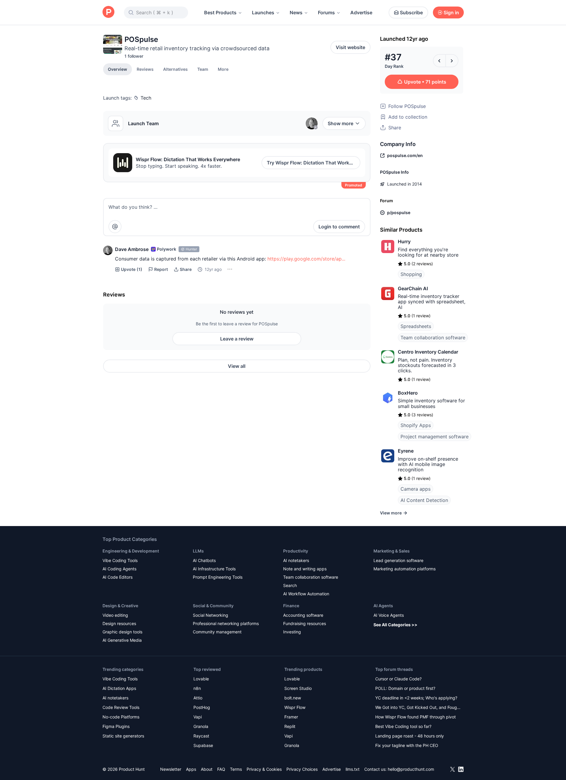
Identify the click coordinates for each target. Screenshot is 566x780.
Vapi (197, 716)
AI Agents (383, 605)
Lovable (201, 678)
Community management (217, 631)
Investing (292, 631)
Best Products (220, 12)
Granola (200, 726)
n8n (197, 688)
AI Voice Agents (388, 615)
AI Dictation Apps (119, 688)
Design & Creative (120, 605)
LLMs (198, 550)
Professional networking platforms (226, 623)
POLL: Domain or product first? (405, 688)
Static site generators (123, 735)
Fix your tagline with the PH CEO (406, 745)
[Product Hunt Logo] (108, 12)
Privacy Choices (302, 769)
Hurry (404, 241)
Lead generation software (398, 560)
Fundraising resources (304, 623)
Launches (263, 12)
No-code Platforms (121, 716)
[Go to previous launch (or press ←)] (439, 61)
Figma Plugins (116, 726)
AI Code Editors (118, 577)
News (296, 12)
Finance (291, 605)
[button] (223, 69)
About (206, 769)
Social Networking (210, 615)
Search (290, 585)
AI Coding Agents (119, 568)
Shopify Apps (416, 425)
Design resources (119, 623)
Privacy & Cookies (264, 769)
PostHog (201, 707)
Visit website (350, 47)
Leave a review (236, 339)
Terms (236, 769)
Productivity (295, 550)
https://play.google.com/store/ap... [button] (306, 259)
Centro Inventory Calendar (428, 352)
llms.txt (353, 769)
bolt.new (292, 697)
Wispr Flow (294, 707)
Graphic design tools (122, 631)
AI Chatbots (204, 560)
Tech (146, 98)
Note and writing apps (305, 568)
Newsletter (170, 769)
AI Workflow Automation (306, 593)
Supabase (203, 745)
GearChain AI (413, 288)
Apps (191, 769)
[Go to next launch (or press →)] (452, 61)
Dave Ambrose (132, 249)
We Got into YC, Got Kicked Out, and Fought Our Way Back (418, 708)
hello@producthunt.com (411, 769)
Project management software (435, 437)
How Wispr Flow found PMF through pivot (415, 716)
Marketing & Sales (391, 550)
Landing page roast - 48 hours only (409, 735)
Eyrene (406, 451)
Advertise (361, 12)
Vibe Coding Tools (120, 560)
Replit (289, 726)
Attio (197, 697)
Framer (291, 716)
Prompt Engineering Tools (217, 577)
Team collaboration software (433, 337)
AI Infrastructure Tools (214, 568)
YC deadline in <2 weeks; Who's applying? (416, 697)
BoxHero (408, 393)
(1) (131, 269)
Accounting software (303, 615)
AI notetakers (296, 560)
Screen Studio (298, 688)
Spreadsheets (416, 326)
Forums (326, 12)
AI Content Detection (424, 500)
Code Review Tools (121, 707)
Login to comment (339, 227)
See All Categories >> (395, 624)
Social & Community (213, 605)
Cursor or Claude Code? (398, 678)
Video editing (115, 615)
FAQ (221, 769)
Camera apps (416, 489)
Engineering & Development (131, 550)
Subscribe (411, 12)
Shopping (411, 274)
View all (236, 366)
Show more (340, 123)
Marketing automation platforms (404, 568)
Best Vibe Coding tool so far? (403, 726)
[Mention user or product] (115, 226)
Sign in (451, 12)
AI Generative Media (122, 640)
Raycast (201, 735)
